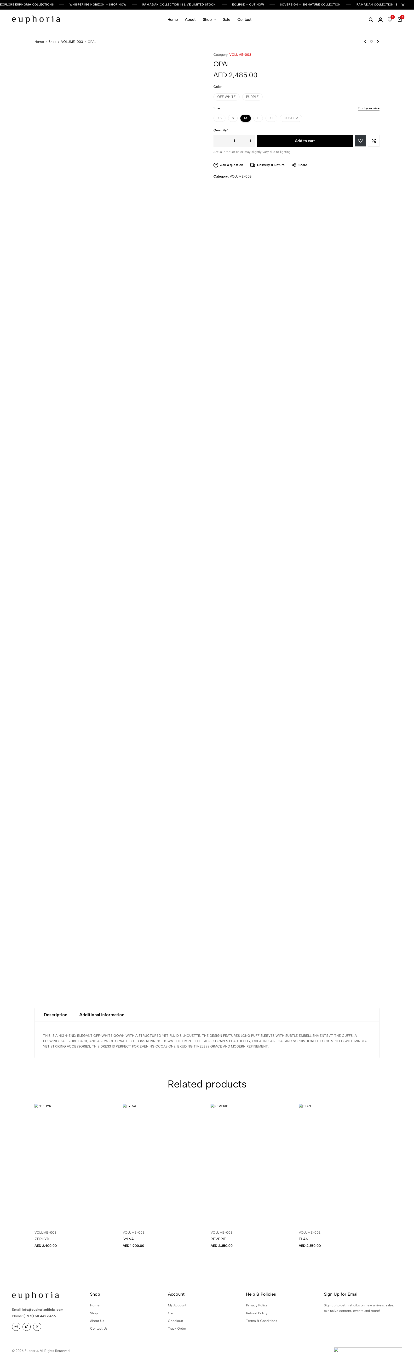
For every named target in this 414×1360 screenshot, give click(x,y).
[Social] (16, 1327)
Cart (171, 1313)
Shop (207, 19)
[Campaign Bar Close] (405, 5)
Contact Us (99, 1329)
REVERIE (218, 1239)
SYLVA (128, 1239)
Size (216, 108)
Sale (226, 19)
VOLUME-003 (72, 42)
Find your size (369, 108)
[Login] (380, 19)
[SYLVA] (163, 1164)
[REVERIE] (251, 1164)
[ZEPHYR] (74, 1164)
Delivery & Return (271, 165)
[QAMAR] (365, 42)
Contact (244, 19)
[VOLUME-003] (371, 42)
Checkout (175, 1321)
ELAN (303, 1239)
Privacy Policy (257, 1305)
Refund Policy (256, 1313)
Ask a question (231, 165)
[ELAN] (339, 1164)
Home (172, 19)
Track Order (177, 1329)
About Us (97, 1321)
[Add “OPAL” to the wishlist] (360, 141)
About (190, 19)
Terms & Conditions (261, 1321)
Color (217, 87)
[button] (390, 19)
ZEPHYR (41, 1239)
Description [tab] (55, 1014)
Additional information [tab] (101, 1014)
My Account (177, 1305)
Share (303, 165)
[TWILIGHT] (378, 42)
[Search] (371, 19)
